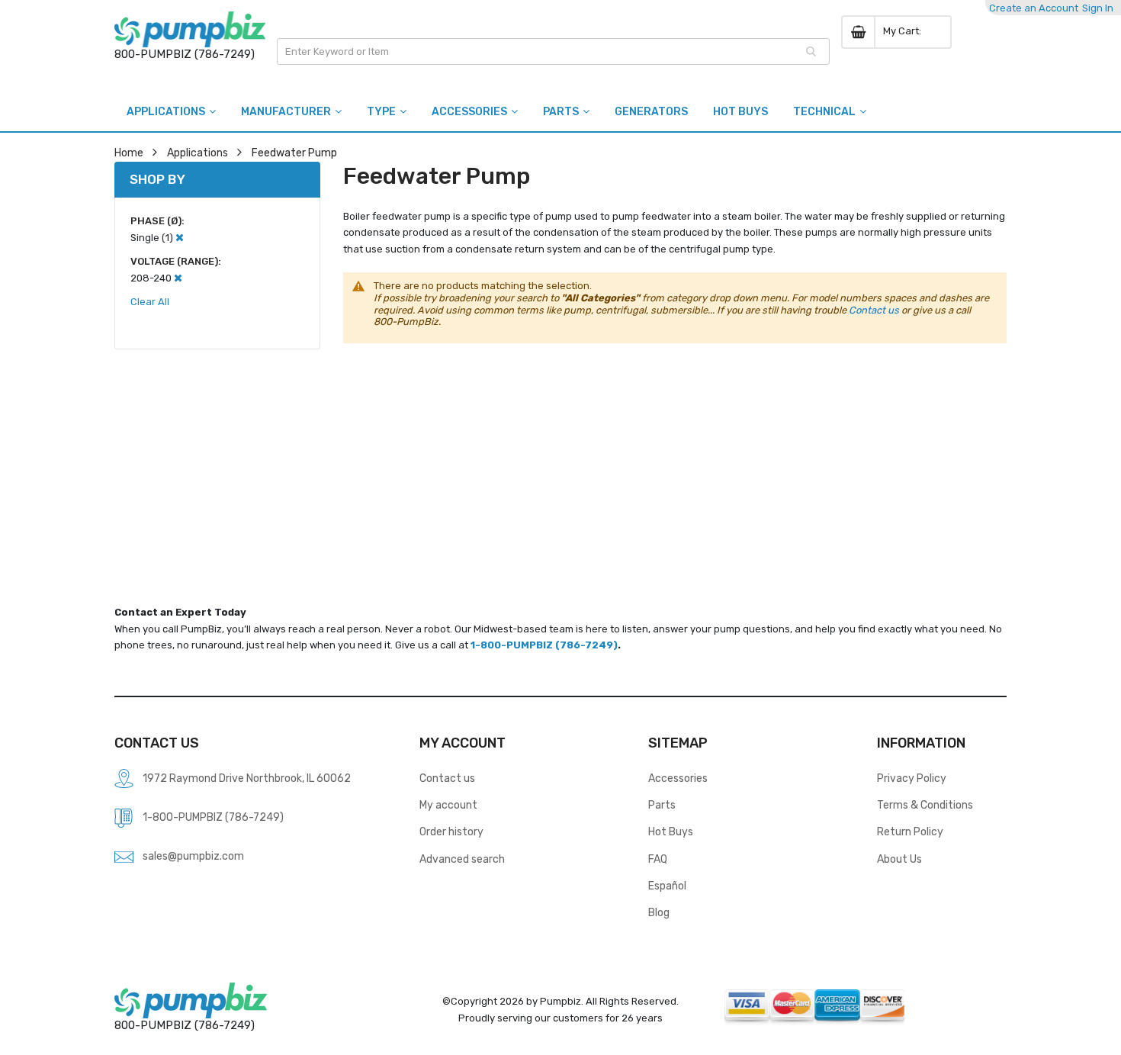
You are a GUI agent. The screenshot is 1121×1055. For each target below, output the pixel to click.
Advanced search (462, 859)
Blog (659, 912)
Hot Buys (670, 831)
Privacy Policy (911, 778)
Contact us (874, 310)
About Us (899, 859)
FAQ (657, 859)
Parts (662, 805)
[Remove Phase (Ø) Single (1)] (179, 237)
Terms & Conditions (925, 805)
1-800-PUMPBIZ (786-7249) (544, 645)
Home (128, 152)
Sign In (1097, 8)
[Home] (189, 29)
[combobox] (553, 51)
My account (448, 805)
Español (667, 886)
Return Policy (910, 831)
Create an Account (1033, 8)
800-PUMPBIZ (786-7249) (184, 54)
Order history (451, 831)
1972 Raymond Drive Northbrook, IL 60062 (247, 778)
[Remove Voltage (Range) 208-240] (178, 278)
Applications (197, 152)
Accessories (678, 778)
